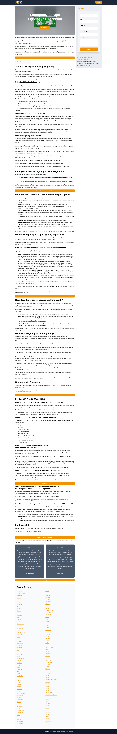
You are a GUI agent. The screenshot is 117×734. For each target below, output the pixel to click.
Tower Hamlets (20, 658)
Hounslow (48, 703)
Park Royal (48, 660)
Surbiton (48, 699)
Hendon (47, 632)
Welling (18, 617)
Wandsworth (48, 621)
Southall (47, 705)
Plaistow (19, 619)
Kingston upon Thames (51, 694)
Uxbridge (48, 725)
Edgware (48, 664)
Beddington (48, 629)
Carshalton (48, 653)
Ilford (18, 606)
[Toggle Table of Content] (28, 62)
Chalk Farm (48, 595)
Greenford (48, 697)
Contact (98, 2)
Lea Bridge (19, 662)
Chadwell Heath (24, 534)
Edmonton (19, 682)
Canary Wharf (20, 645)
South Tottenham (21, 678)
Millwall (18, 656)
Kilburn (47, 616)
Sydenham (19, 704)
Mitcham (48, 638)
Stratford (19, 630)
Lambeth (19, 719)
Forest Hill (19, 688)
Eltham (18, 639)
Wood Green (20, 706)
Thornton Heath (49, 610)
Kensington (48, 614)
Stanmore (48, 681)
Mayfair (47, 590)
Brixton (18, 714)
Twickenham (49, 692)
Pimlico (47, 593)
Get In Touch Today (44, 57)
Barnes (47, 651)
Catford (18, 673)
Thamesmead (43, 534)
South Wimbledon (50, 647)
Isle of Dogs (19, 647)
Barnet (47, 636)
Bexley (18, 626)
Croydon (48, 619)
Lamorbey (19, 634)
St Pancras (19, 708)
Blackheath (19, 652)
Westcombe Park (21, 632)
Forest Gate (19, 621)
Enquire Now (45, 483)
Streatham (48, 599)
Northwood (48, 720)
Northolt (47, 701)
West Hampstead (50, 612)
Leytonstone (20, 628)
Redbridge (19, 615)
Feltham (47, 716)
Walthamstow (20, 643)
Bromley (19, 641)
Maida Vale (48, 606)
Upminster (19, 604)
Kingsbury (48, 655)
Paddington (48, 601)
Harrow (47, 690)
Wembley (48, 668)
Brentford (48, 673)
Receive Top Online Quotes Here (44, 296)
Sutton (47, 666)
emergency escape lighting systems (64, 40)
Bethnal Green (20, 669)
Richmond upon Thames (51, 679)
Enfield (18, 717)
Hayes (47, 714)
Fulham (47, 625)
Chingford (19, 665)
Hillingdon (48, 723)
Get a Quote (44, 27)
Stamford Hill (20, 675)
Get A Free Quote (45, 580)
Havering (19, 608)
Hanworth (48, 712)
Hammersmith (49, 645)
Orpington (19, 691)
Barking (19, 602)
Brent (47, 623)
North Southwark (21, 693)
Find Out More (45, 395)
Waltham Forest (20, 660)
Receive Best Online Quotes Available (45, 190)
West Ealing (48, 684)
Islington (19, 686)
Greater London (20, 623)
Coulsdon (48, 671)
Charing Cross (20, 710)
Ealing (47, 686)
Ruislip (47, 718)
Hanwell (47, 688)
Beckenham (20, 699)
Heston (47, 707)
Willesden (48, 634)
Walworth (19, 684)
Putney (47, 640)
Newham (19, 610)
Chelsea (48, 603)
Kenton (47, 677)
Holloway (19, 697)
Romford (37, 534)
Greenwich (19, 654)
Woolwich (19, 613)
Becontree (17, 534)
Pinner (47, 710)
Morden (47, 649)
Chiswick (48, 658)
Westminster (20, 712)
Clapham (48, 597)
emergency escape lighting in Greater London (36, 231)
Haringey (19, 701)
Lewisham (19, 671)
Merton (47, 642)
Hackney (19, 667)
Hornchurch (32, 534)
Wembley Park (49, 662)
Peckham (19, 680)
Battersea (48, 608)
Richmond (48, 675)
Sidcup (18, 636)
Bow (18, 649)
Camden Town (20, 721)
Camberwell (20, 695)
